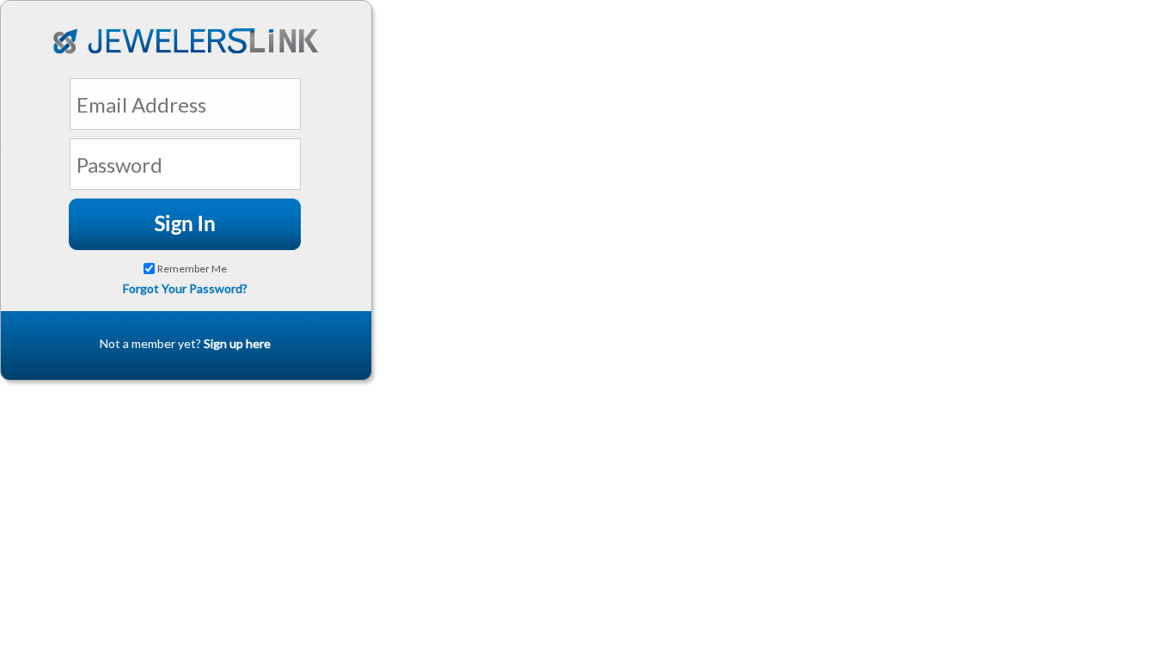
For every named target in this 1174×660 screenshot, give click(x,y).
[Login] (185, 224)
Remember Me (192, 268)
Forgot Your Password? (185, 288)
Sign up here (237, 343)
